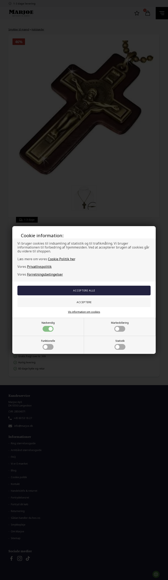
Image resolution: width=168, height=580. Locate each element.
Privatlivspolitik (39, 266)
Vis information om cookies (84, 312)
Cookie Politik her (61, 259)
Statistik (120, 341)
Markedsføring (120, 323)
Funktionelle (48, 341)
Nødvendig (48, 323)
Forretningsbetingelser (45, 274)
